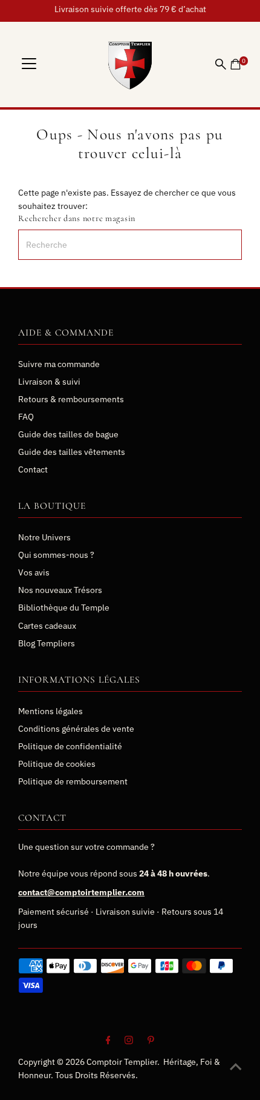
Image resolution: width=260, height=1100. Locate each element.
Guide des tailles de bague (68, 434)
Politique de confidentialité (70, 746)
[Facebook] (108, 1041)
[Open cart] (235, 64)
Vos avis (34, 572)
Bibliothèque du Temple (63, 607)
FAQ (26, 416)
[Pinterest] (151, 1041)
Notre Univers (44, 537)
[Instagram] (129, 1041)
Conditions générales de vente (76, 728)
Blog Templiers (46, 643)
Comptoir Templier (121, 1061)
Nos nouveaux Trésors (60, 590)
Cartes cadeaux (47, 625)
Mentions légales (50, 711)
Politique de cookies (57, 763)
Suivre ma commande (59, 364)
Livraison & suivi (49, 381)
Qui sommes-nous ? (56, 554)
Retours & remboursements (71, 399)
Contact (33, 469)
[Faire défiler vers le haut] (236, 1067)
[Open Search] (220, 64)
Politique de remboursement (73, 781)
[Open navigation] (29, 64)
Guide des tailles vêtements (71, 451)
